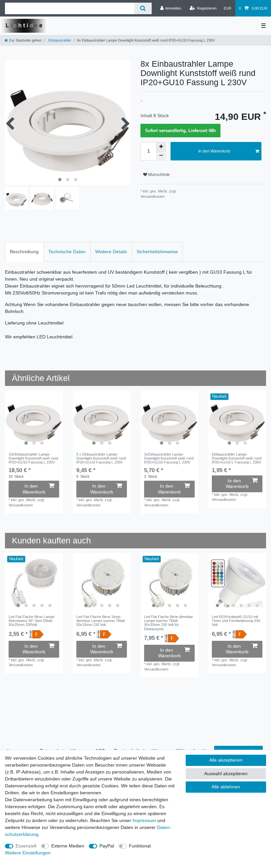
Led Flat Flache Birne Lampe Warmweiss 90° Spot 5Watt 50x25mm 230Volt (32, 621)
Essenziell (26, 845)
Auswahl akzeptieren (226, 773)
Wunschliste (158, 174)
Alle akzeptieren (226, 760)
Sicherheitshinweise (157, 251)
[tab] (24, 251)
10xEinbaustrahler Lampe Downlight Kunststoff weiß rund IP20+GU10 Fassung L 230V (33, 458)
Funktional (140, 845)
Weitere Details (111, 251)
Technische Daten (67, 251)
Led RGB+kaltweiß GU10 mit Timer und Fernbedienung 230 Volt (236, 621)
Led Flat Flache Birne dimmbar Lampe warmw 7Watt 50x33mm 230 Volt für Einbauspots (168, 623)
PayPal (106, 845)
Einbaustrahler (59, 40)
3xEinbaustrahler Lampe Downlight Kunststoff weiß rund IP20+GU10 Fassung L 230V (169, 458)
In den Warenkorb (214, 151)
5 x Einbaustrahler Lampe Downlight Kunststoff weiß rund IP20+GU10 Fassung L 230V (101, 458)
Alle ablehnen (226, 786)
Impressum (144, 820)
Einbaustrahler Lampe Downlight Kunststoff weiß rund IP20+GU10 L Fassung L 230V (236, 458)
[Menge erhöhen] (161, 146)
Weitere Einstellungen (28, 852)
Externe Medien (67, 845)
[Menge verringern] (161, 155)
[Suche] (143, 8)
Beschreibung (24, 251)
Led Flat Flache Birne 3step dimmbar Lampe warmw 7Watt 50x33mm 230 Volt (100, 621)
